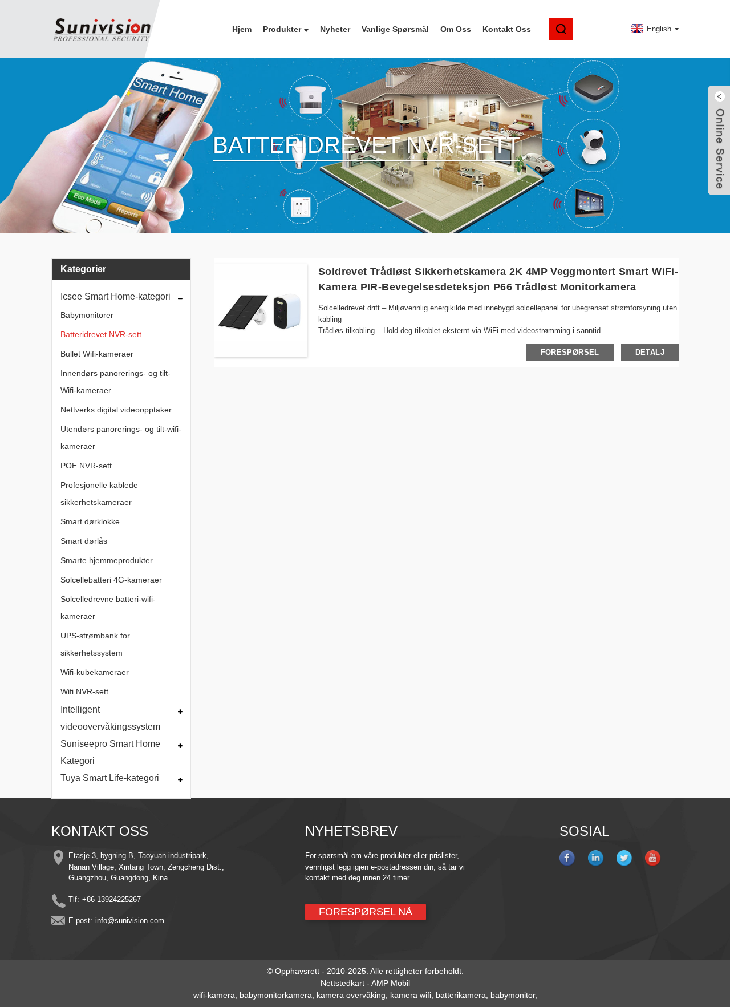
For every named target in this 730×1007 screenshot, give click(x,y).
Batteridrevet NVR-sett (100, 334)
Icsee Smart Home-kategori (115, 296)
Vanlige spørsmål (395, 29)
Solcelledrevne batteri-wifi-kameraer (108, 608)
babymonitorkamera (276, 995)
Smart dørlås (83, 540)
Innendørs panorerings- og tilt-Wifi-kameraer (115, 382)
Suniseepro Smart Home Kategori (110, 752)
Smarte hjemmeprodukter (106, 560)
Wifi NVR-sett (84, 691)
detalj (649, 352)
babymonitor (512, 995)
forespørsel (570, 352)
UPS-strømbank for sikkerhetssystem (95, 644)
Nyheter (335, 29)
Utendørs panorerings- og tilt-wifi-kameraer (120, 437)
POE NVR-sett (86, 465)
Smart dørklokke (90, 521)
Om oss (455, 29)
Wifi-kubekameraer (94, 672)
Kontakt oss (506, 29)
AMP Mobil (390, 983)
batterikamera (461, 995)
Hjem (242, 29)
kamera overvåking (351, 995)
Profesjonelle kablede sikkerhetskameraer (99, 493)
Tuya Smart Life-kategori (109, 778)
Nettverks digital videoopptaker (116, 409)
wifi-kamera (214, 995)
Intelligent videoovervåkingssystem (110, 718)
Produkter (282, 29)
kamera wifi (410, 995)
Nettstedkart (342, 983)
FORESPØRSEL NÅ (365, 911)
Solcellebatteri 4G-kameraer (111, 579)
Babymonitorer (86, 315)
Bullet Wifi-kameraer (96, 353)
